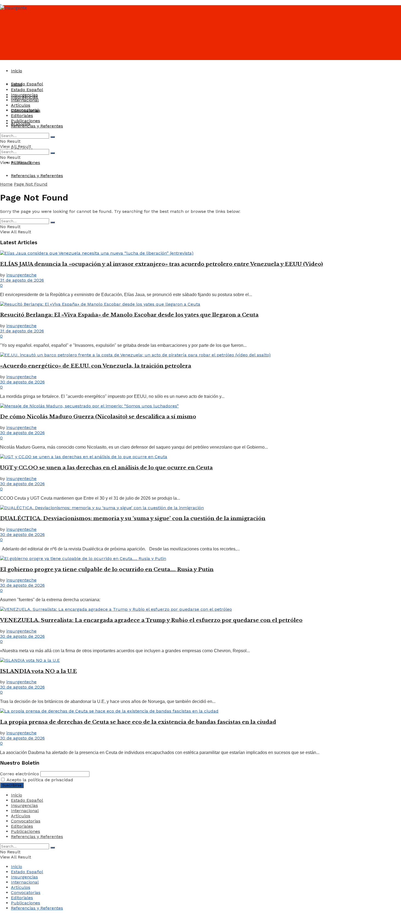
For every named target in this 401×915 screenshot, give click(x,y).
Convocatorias (25, 110)
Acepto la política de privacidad (39, 779)
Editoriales (22, 115)
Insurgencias (24, 94)
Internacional (25, 100)
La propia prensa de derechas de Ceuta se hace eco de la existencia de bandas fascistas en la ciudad (138, 722)
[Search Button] (52, 137)
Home (6, 184)
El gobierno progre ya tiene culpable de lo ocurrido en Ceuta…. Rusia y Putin (107, 569)
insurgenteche (21, 275)
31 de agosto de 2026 (22, 280)
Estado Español (27, 84)
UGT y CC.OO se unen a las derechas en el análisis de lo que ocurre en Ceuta (106, 467)
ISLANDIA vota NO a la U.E (38, 671)
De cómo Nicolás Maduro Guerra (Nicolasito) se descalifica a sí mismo (98, 416)
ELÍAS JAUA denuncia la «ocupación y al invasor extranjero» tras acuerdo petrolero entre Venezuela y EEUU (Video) (161, 264)
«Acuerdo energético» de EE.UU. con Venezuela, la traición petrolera (95, 366)
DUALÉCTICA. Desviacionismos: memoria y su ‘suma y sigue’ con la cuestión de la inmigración (132, 518)
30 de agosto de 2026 (22, 382)
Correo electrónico (19, 773)
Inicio (16, 70)
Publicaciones (25, 120)
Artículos (20, 105)
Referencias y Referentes (37, 175)
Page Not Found (30, 184)
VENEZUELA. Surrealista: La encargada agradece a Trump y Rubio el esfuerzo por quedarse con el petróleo (151, 620)
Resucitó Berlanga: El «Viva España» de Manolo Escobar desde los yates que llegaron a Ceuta (129, 315)
